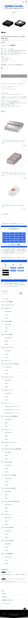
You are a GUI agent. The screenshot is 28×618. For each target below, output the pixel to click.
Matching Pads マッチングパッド (11, 442)
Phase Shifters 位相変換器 (9, 488)
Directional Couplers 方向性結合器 (11, 363)
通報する (24, 80)
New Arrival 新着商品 (8, 301)
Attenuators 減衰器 (8, 334)
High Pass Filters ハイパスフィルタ (12, 412)
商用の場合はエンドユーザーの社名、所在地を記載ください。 (13, 64)
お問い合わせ (4, 596)
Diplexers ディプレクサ (9, 376)
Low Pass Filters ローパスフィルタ (12, 406)
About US (4, 593)
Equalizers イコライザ (8, 390)
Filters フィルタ (7, 403)
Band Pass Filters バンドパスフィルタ (13, 409)
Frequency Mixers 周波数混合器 (10, 416)
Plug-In (6, 314)
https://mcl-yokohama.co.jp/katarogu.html (10, 100)
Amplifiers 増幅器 (8, 321)
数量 (2, 68)
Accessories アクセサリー (9, 304)
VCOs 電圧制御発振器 (8, 553)
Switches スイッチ (8, 514)
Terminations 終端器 (8, 527)
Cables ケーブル (7, 360)
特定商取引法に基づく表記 (7, 600)
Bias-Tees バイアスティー (9, 347)
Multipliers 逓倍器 (8, 462)
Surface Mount (8, 311)
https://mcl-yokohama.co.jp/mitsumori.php (10, 106)
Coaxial (6, 331)
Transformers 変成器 (8, 540)
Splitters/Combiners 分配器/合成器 (11, 501)
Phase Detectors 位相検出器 (10, 475)
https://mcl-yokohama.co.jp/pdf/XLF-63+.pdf (11, 94)
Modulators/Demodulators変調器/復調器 (12, 448)
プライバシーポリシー (6, 603)
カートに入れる (15, 76)
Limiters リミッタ (8, 429)
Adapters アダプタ (8, 308)
